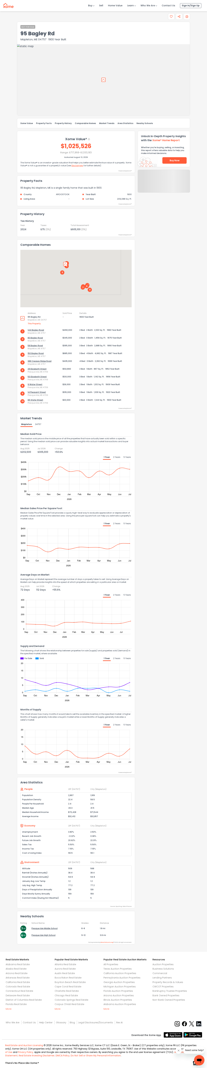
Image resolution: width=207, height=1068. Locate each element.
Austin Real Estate (65, 973)
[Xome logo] (8, 5)
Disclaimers (77, 165)
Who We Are (148, 5)
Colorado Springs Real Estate (71, 999)
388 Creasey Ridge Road (39, 361)
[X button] (192, 1024)
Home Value (115, 5)
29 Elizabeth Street (37, 368)
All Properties (111, 964)
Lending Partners (162, 977)
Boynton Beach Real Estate (70, 982)
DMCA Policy (63, 1055)
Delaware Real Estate (18, 995)
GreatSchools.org (107, 942)
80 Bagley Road (35, 337)
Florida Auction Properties (118, 991)
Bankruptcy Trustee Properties (170, 991)
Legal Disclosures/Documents (95, 1022)
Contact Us (168, 5)
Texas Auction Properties (118, 968)
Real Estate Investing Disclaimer (36, 1055)
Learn (130, 5)
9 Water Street (35, 384)
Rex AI (119, 1022)
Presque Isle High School (43, 935)
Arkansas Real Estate (18, 977)
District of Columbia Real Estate (24, 999)
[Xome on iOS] (173, 1034)
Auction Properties (163, 964)
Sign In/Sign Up (191, 5)
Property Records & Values (168, 982)
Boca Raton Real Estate (68, 977)
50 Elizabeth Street (37, 376)
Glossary (61, 1022)
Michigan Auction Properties (120, 986)
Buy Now (175, 160)
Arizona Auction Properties (119, 995)
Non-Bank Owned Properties (169, 999)
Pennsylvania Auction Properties (122, 977)
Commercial (160, 973)
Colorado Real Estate (18, 986)
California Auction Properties (120, 973)
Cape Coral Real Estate (68, 986)
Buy (90, 5)
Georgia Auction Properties (119, 982)
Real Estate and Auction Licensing (24, 1045)
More (8, 1009)
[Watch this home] (171, 16)
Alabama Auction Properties (120, 1004)
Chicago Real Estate (66, 995)
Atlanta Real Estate (65, 964)
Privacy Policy (25, 1052)
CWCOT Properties (163, 986)
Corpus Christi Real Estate (69, 1004)
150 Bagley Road (36, 353)
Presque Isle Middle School (45, 928)
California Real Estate (18, 982)
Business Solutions (163, 968)
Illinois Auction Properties (118, 999)
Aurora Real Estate (65, 968)
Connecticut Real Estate (19, 991)
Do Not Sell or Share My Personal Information (96, 1055)
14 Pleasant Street (37, 392)
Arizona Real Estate (16, 973)
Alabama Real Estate (18, 964)
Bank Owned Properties (166, 995)
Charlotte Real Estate (67, 991)
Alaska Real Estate (16, 968)
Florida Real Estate (16, 1004)
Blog (72, 1022)
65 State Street (35, 400)
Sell (101, 5)
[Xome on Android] (192, 1034)
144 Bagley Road (36, 330)
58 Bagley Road (35, 345)
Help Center (46, 1022)
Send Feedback (164, 184)
